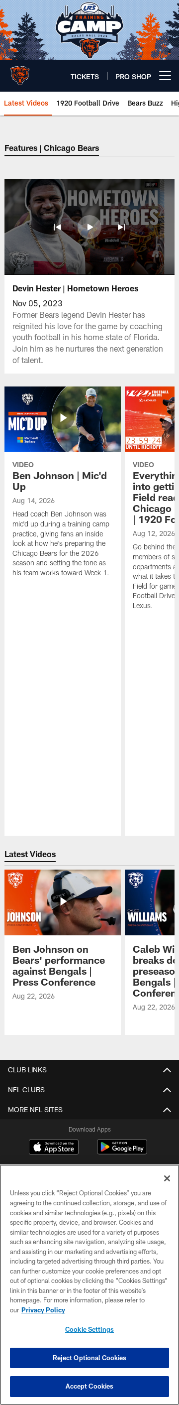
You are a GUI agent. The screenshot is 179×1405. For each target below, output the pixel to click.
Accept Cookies (90, 1386)
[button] (58, 227)
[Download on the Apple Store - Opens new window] (53, 1148)
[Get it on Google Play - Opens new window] (122, 1152)
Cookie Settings (89, 1329)
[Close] (167, 1178)
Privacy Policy (43, 1310)
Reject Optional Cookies (90, 1358)
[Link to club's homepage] (20, 72)
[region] (89, 1284)
